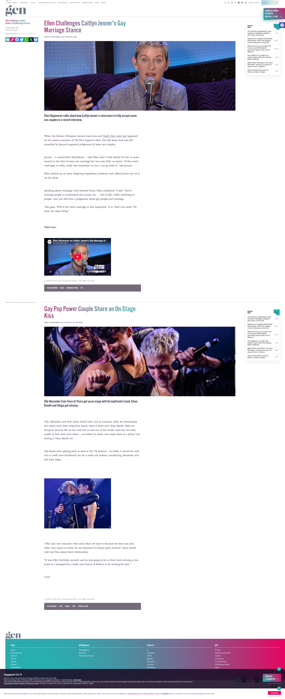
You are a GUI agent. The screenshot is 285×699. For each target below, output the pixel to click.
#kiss (61, 606)
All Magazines (84, 650)
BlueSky (150, 659)
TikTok (149, 656)
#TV (81, 288)
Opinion (14, 665)
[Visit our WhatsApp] (225, 2)
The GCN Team (221, 662)
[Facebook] (17, 39)
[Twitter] (21, 39)
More (103, 2)
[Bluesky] (35, 39)
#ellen (62, 288)
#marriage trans (72, 288)
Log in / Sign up (255, 2)
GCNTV (33, 2)
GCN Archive (62, 2)
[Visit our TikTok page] (235, 2)
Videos (13, 662)
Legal (217, 667)
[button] (282, 25)
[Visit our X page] (228, 2)
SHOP (97, 2)
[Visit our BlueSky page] (238, 2)
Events (13, 659)
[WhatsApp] (26, 39)
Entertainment (16, 653)
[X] (31, 39)
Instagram (151, 653)
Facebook (151, 662)
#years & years (83, 606)
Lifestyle (14, 656)
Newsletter (151, 667)
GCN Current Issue (86, 656)
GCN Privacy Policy (222, 665)
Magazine (24, 2)
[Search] (277, 2)
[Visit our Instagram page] (232, 2)
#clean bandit (52, 606)
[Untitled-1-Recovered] (140, 76)
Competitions (87, 2)
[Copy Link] (12, 39)
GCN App (82, 653)
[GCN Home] (16, 11)
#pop (73, 606)
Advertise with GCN (222, 653)
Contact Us (219, 659)
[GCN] (13, 638)
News (15, 2)
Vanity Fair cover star (115, 136)
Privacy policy (149, 694)
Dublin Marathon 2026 (47, 2)
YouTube (150, 665)
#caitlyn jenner (52, 288)
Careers (218, 656)
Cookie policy (132, 694)
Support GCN (75, 2)
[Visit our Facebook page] (242, 2)
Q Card (217, 650)
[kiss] (140, 361)
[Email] (7, 39)
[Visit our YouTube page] (245, 2)
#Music (67, 606)
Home (8, 2)
